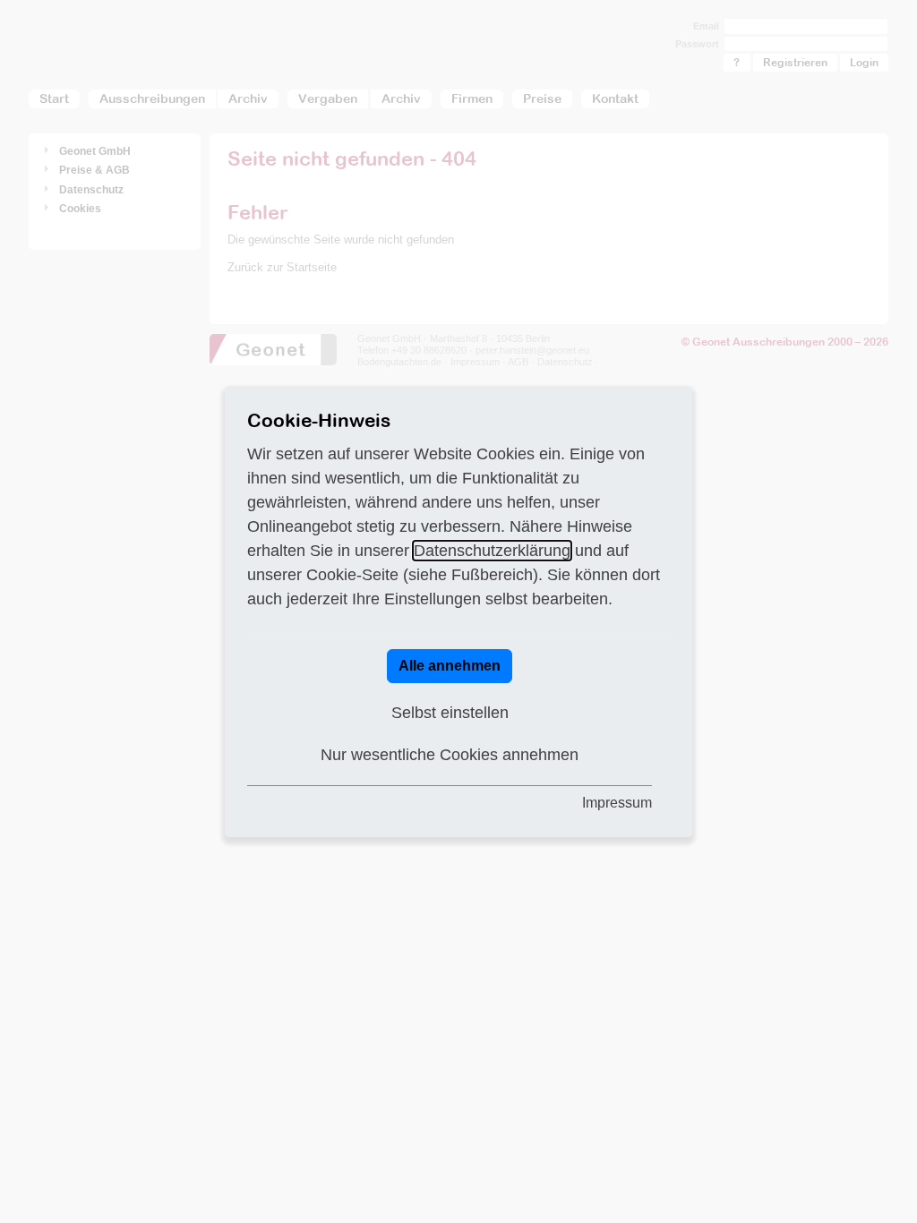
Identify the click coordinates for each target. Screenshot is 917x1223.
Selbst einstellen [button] (450, 713)
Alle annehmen (450, 665)
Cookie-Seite (352, 575)
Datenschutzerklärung (492, 551)
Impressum (617, 802)
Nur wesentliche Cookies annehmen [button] (449, 755)
